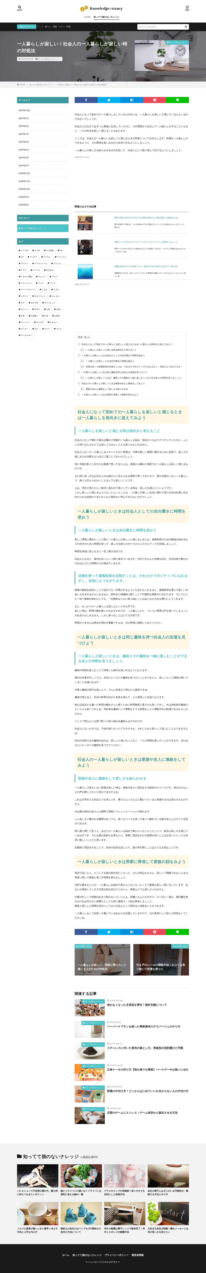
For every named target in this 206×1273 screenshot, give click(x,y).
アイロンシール (41, 263)
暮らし (48, 26)
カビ (36, 329)
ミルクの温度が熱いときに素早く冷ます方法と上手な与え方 (37, 1230)
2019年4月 (24, 149)
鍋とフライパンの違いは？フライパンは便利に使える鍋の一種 (81, 1192)
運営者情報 (138, 1254)
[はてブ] (131, 100)
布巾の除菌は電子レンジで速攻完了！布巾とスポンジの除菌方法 (124, 1230)
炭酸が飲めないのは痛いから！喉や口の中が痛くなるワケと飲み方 (146, 266)
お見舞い (34, 316)
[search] (186, 27)
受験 (55, 26)
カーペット (25, 322)
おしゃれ (55, 296)
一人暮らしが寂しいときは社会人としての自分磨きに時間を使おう (111, 355)
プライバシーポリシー (117, 1254)
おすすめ (34, 303)
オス (23, 303)
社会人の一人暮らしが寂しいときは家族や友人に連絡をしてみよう (111, 383)
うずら (56, 289)
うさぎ (44, 289)
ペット (40, 26)
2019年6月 (24, 142)
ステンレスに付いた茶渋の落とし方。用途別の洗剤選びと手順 (145, 1047)
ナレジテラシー (112, 1262)
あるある (50, 270)
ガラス (59, 329)
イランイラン (26, 283)
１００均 (24, 250)
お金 (46, 316)
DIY (61, 250)
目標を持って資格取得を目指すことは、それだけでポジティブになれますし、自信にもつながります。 (132, 366)
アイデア (33, 257)
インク (41, 283)
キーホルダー (26, 335)
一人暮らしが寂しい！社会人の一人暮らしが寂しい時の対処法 (81, 84)
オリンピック (49, 303)
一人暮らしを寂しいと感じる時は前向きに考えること (108, 349)
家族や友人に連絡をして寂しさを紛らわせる (104, 389)
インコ (52, 283)
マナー (62, 26)
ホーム (66, 1254)
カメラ (47, 329)
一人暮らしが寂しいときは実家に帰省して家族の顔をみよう (108, 394)
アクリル (57, 263)
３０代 (37, 250)
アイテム (47, 257)
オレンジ (24, 309)
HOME (87, 17)
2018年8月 (24, 204)
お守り (37, 309)
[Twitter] (109, 100)
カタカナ (53, 322)
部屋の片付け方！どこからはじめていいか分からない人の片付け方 (148, 1091)
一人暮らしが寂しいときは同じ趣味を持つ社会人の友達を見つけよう (112, 372)
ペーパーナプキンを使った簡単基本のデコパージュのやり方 (143, 1026)
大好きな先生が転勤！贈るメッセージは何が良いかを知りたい (168, 1230)
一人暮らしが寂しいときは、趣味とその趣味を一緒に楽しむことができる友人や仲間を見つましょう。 (132, 377)
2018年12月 (24, 173)
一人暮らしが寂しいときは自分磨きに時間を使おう (107, 361)
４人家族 (50, 250)
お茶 (23, 316)
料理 (68, 26)
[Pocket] (154, 100)
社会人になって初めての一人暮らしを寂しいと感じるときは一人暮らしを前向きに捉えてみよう (125, 344)
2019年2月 (24, 165)
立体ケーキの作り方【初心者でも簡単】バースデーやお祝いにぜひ (148, 1069)
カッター (24, 329)
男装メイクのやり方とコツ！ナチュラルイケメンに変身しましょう (146, 242)
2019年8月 (24, 126)
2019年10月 (24, 110)
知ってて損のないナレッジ (106, 17)
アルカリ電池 (26, 276)
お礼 (48, 309)
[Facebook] (86, 100)
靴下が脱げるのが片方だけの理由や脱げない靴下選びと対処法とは (146, 217)
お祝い (59, 309)
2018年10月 (24, 189)
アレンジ (41, 276)
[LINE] (177, 100)
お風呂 (57, 316)
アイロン (24, 263)
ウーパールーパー (28, 289)
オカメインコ (40, 296)
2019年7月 (24, 134)
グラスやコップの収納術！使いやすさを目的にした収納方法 (124, 1192)
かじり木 (40, 322)
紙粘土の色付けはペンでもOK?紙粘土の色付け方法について (81, 1230)
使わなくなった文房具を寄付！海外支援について (137, 1004)
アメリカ (36, 270)
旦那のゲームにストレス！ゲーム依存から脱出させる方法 (142, 1112)
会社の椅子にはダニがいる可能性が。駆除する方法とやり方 (168, 1192)
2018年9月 (24, 197)
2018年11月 (24, 181)
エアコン (24, 296)
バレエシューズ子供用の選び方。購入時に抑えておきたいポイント (37, 1192)
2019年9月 (24, 118)
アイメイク (61, 257)
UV (22, 257)
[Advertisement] (132, 180)
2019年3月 (24, 157)
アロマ (54, 276)
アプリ (23, 270)
